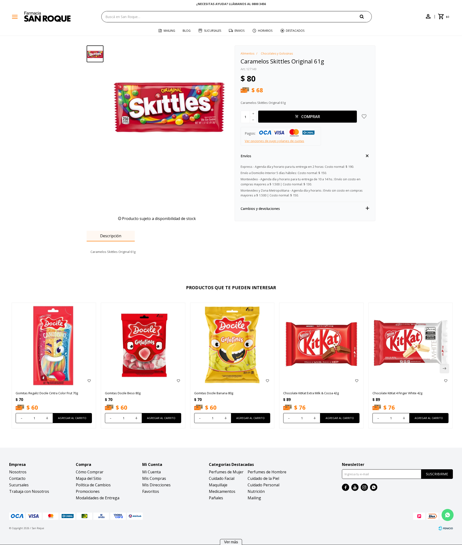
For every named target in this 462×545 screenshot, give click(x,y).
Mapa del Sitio (88, 478)
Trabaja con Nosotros (29, 491)
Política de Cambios (93, 485)
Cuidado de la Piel (263, 478)
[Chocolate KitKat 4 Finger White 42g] (411, 345)
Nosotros (17, 472)
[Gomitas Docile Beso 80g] (143, 345)
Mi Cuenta (151, 472)
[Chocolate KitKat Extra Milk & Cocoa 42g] (321, 345)
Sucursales (212, 31)
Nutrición (256, 491)
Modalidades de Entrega (97, 498)
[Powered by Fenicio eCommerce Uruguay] (445, 528)
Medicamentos (222, 491)
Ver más (231, 542)
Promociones (88, 491)
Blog (187, 31)
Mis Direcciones (156, 485)
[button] (366, 16)
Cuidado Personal (263, 485)
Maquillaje (218, 485)
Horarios (265, 31)
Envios (239, 31)
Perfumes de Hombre (267, 472)
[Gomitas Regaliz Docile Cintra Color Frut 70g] (54, 345)
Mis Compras (154, 478)
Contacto (17, 478)
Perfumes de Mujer (226, 472)
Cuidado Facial (221, 478)
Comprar (310, 116)
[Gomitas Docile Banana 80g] (232, 345)
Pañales (216, 498)
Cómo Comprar (89, 472)
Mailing (169, 31)
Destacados (295, 31)
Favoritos (150, 491)
